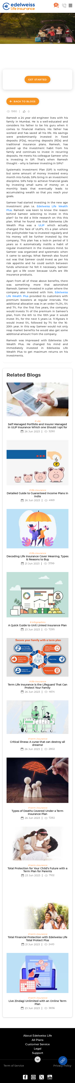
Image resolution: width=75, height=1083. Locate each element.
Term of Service (14, 1065)
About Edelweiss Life (37, 1035)
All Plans (38, 1040)
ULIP (41, 225)
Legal (37, 1048)
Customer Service (37, 1044)
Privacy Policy (62, 1065)
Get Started (37, 79)
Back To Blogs (24, 101)
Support (37, 1053)
